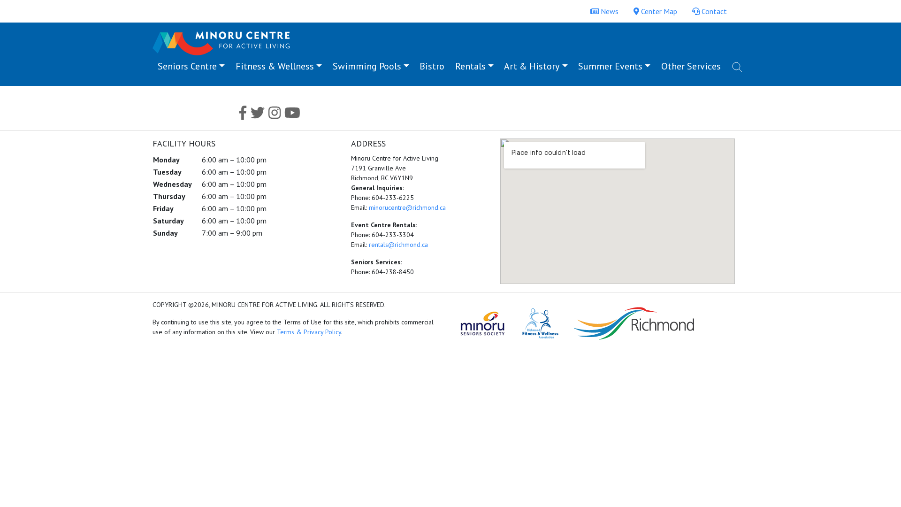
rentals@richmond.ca (398, 244)
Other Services (691, 66)
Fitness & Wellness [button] (275, 66)
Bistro (432, 66)
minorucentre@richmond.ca (407, 207)
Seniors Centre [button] (187, 66)
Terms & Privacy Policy (309, 332)
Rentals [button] (470, 66)
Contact (713, 11)
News (608, 11)
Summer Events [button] (610, 66)
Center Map (658, 11)
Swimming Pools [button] (367, 66)
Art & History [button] (531, 66)
